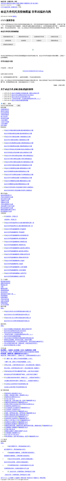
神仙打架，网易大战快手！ (9, 355)
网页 (4, 103)
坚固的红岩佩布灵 (8, 44)
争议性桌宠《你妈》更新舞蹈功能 (11, 352)
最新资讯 (9, 3)
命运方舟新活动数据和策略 (20, 100)
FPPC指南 (4, 125)
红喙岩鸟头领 (54, 36)
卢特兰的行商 (5, 299)
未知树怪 (23, 40)
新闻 (9, 103)
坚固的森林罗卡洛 (8, 36)
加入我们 (35, 3)
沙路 (2, 286)
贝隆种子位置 (5, 202)
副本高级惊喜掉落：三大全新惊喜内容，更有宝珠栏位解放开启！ (24, 341)
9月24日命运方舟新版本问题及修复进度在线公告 (19, 338)
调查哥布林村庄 (5, 283)
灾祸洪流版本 (5, 114)
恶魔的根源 (4, 303)
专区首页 (3, 3)
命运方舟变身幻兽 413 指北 (12, 345)
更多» (2, 308)
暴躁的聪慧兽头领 (23, 36)
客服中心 (36, 478)
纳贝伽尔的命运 (5, 281)
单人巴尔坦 (4, 116)
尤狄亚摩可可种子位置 (7, 206)
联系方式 (30, 478)
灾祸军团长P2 (5, 109)
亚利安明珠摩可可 (6, 195)
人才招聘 (10, 478)
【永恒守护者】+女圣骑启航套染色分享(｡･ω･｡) (26, 98)
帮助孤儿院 (4, 285)
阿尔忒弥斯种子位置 (7, 208)
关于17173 (4, 478)
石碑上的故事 (5, 301)
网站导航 (43, 478)
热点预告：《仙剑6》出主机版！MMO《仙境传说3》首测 (18, 350)
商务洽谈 (23, 478)
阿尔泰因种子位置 (6, 211)
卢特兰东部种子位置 (7, 197)
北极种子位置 (5, 200)
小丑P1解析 (4, 123)
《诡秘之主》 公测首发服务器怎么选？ (29, 355)
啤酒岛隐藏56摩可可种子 (8, 209)
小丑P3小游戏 (5, 121)
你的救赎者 (4, 295)
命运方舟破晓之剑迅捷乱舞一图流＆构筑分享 (25, 93)
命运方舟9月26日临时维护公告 (21, 96)
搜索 (19, 5)
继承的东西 (4, 288)
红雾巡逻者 (8, 40)
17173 (2, 7)
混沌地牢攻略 (5, 118)
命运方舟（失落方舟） (11, 7)
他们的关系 (4, 292)
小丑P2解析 (4, 120)
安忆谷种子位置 (5, 199)
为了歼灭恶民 (5, 304)
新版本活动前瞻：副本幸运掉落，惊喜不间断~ (18, 339)
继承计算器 (15, 3)
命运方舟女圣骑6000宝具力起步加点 (23, 95)
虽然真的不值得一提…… (8, 294)
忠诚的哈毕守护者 (39, 36)
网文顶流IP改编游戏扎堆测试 (30, 352)
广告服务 (17, 478)
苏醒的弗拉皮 (54, 40)
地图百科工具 (28, 3)
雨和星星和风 (5, 290)
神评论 (15, 16)
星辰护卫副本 (5, 111)
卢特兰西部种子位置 (7, 204)
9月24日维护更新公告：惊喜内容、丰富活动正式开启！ (21, 343)
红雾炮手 (39, 40)
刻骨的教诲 (4, 297)
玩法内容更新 (5, 113)
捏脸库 (22, 3)
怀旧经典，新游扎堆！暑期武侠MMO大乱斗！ (15, 353)
